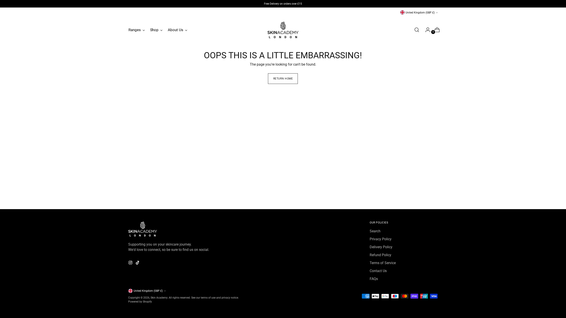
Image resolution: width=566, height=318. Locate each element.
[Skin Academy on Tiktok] (138, 263)
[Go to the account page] (426, 29)
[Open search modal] (416, 29)
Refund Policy (380, 255)
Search (375, 231)
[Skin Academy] (283, 30)
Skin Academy (159, 297)
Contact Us (378, 271)
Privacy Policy (381, 239)
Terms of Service (383, 263)
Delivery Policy (381, 247)
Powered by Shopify (140, 301)
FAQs (374, 279)
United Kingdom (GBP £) (420, 12)
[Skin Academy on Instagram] (131, 263)
